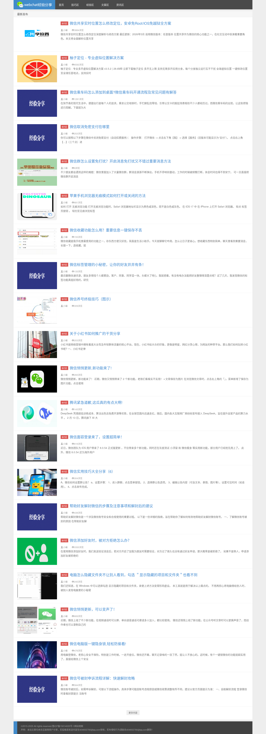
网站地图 (78, 726)
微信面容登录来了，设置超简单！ (97, 436)
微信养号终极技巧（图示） (91, 299)
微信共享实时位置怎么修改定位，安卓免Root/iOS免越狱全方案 (120, 23)
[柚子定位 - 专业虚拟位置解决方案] (37, 68)
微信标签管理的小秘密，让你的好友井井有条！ (108, 264)
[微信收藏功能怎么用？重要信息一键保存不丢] (37, 241)
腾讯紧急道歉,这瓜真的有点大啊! (96, 402)
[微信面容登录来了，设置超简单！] (37, 447)
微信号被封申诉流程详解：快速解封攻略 (102, 678)
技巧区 (75, 4)
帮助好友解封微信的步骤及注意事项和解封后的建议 (111, 505)
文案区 (105, 4)
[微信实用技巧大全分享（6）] (37, 482)
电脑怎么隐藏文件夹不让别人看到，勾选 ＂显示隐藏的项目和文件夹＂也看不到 (133, 574)
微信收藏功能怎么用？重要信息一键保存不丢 (106, 230)
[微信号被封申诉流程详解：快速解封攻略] (37, 689)
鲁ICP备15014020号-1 (63, 726)
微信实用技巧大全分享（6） (92, 471)
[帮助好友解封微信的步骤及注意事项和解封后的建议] (37, 516)
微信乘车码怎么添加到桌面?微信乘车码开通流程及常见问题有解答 (123, 92)
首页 (61, 4)
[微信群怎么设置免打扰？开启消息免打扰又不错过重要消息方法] (37, 172)
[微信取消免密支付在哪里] (37, 137)
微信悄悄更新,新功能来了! (91, 368)
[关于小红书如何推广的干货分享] (37, 344)
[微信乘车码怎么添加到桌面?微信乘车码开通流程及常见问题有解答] (37, 103)
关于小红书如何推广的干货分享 (95, 333)
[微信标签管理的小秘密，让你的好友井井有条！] (37, 275)
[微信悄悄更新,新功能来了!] (37, 379)
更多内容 (133, 712)
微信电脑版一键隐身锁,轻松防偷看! (98, 643)
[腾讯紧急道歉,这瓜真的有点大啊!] (37, 413)
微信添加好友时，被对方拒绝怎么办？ (100, 540)
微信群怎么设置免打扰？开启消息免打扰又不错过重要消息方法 (120, 161)
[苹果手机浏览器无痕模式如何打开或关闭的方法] (37, 206)
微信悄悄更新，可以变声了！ (93, 609)
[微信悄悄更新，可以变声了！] (37, 620)
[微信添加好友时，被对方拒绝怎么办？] (37, 551)
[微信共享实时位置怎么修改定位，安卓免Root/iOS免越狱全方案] (37, 34)
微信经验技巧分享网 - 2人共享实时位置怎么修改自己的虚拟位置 (34, 4)
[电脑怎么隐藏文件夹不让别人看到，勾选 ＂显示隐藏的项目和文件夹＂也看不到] (37, 585)
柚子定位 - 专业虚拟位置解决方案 (97, 57)
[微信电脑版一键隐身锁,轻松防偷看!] (37, 654)
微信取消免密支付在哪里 (89, 126)
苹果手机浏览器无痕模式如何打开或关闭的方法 (108, 195)
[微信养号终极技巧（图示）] (37, 310)
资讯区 (120, 4)
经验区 (90, 4)
